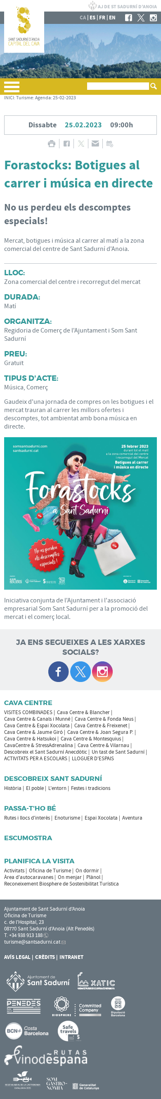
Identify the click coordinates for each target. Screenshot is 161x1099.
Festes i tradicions (90, 788)
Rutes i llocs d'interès (27, 818)
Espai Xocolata (101, 818)
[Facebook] (128, 17)
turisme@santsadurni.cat (32, 942)
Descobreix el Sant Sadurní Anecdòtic (45, 752)
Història (12, 788)
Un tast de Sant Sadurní (118, 752)
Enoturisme (67, 818)
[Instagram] (153, 17)
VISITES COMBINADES (28, 712)
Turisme (24, 98)
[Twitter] (140, 17)
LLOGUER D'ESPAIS (93, 758)
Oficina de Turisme (50, 870)
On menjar (70, 877)
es (92, 17)
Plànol (93, 877)
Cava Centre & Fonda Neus (104, 719)
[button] (11, 90)
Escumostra (28, 838)
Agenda (43, 98)
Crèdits (45, 957)
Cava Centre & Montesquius (91, 739)
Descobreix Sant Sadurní (53, 778)
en (112, 17)
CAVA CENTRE (28, 702)
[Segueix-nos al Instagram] (102, 671)
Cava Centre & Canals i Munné (37, 719)
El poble (35, 788)
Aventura (132, 818)
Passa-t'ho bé (30, 808)
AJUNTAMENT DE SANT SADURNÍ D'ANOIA (122, 6)
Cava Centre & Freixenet (100, 725)
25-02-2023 (64, 98)
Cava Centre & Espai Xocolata (37, 725)
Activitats (14, 870)
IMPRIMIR (51, 143)
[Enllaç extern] (97, 981)
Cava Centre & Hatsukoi (30, 739)
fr (102, 17)
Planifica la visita (39, 861)
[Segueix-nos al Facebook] (58, 671)
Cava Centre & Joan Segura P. (100, 732)
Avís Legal (17, 957)
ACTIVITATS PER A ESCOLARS (35, 758)
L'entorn (57, 788)
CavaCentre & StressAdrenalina (38, 745)
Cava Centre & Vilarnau (103, 745)
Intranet (71, 957)
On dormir (87, 870)
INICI (9, 98)
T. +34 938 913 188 (23, 935)
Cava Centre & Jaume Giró (33, 732)
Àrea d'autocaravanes (28, 877)
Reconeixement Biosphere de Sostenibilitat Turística (61, 884)
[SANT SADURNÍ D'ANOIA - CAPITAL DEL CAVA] (24, 51)
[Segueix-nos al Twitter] (80, 671)
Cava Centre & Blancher (83, 712)
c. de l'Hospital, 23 (24, 922)
